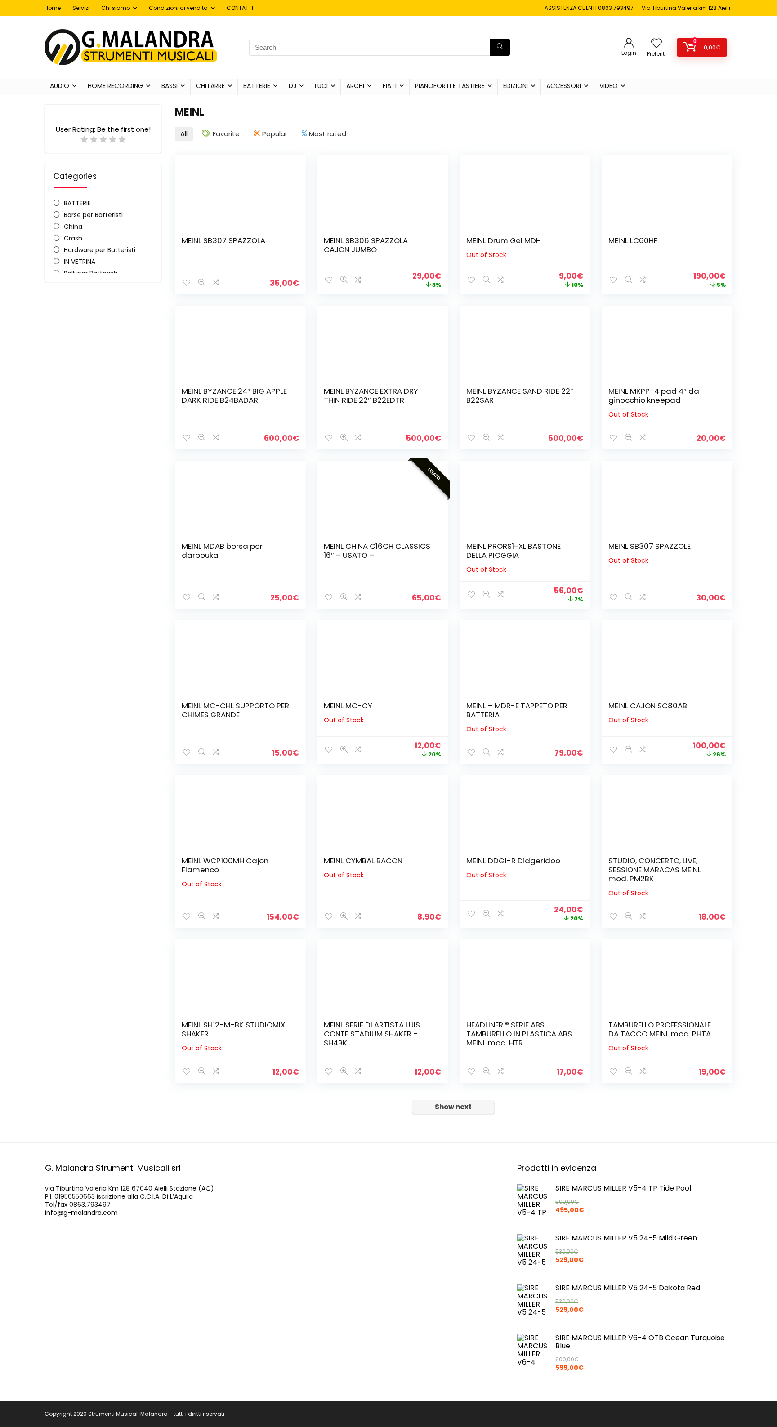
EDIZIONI (515, 85)
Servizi (80, 8)
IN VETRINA (79, 261)
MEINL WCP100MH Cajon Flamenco (225, 865)
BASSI (169, 85)
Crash (73, 238)
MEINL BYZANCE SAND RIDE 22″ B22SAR (519, 395)
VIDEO (608, 85)
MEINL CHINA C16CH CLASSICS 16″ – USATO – (377, 550)
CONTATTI (240, 8)
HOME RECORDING (115, 85)
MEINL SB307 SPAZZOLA (223, 240)
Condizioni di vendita (178, 8)
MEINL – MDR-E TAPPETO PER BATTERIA (516, 710)
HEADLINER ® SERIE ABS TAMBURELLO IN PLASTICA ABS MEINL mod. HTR (519, 1033)
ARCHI (355, 85)
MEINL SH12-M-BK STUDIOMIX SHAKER (233, 1029)
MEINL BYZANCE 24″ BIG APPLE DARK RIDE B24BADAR (234, 395)
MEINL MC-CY (348, 705)
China (73, 226)
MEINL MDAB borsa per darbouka (222, 550)
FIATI (390, 85)
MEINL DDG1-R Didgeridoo (513, 860)
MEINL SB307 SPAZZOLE (649, 546)
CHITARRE (210, 85)
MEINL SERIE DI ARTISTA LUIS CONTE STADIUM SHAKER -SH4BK (372, 1033)
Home (53, 8)
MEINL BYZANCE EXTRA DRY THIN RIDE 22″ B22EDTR (371, 395)
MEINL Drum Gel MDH (503, 240)
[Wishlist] (656, 43)
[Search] (500, 47)
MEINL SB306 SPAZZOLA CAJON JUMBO (366, 245)
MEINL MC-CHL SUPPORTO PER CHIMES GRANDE (235, 710)
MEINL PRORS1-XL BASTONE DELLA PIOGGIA (513, 550)
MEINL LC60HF (632, 240)
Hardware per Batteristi (99, 249)
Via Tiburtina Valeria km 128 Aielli (686, 8)
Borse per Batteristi (93, 214)
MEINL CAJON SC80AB (647, 705)
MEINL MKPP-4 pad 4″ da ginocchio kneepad (653, 395)
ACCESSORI (563, 85)
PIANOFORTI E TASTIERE (450, 85)
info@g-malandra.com (81, 1212)
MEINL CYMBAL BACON (363, 860)
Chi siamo (115, 8)
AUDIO (59, 85)
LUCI (321, 85)
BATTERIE (256, 85)
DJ (292, 85)
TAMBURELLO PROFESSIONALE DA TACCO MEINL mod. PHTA (659, 1029)
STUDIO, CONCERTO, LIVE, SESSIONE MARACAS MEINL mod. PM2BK (654, 869)
